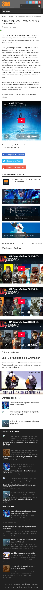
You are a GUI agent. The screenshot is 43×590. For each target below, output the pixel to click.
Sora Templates (17, 587)
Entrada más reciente (7, 243)
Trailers (13, 27)
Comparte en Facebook (15, 155)
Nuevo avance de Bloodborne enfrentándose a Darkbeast (20, 443)
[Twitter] (30, 2)
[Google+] (33, 2)
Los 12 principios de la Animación (21, 357)
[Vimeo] (36, 2)
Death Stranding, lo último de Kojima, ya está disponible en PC (19, 485)
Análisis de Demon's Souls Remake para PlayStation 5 (17, 500)
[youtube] (39, 2)
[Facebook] (27, 2)
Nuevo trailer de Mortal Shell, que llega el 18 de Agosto (20, 457)
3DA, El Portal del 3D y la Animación (27, 584)
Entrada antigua (37, 243)
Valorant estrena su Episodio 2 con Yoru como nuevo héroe (19, 471)
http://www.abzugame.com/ (12, 147)
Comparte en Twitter (14, 161)
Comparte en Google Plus (16, 167)
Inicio (23, 243)
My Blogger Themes (31, 587)
